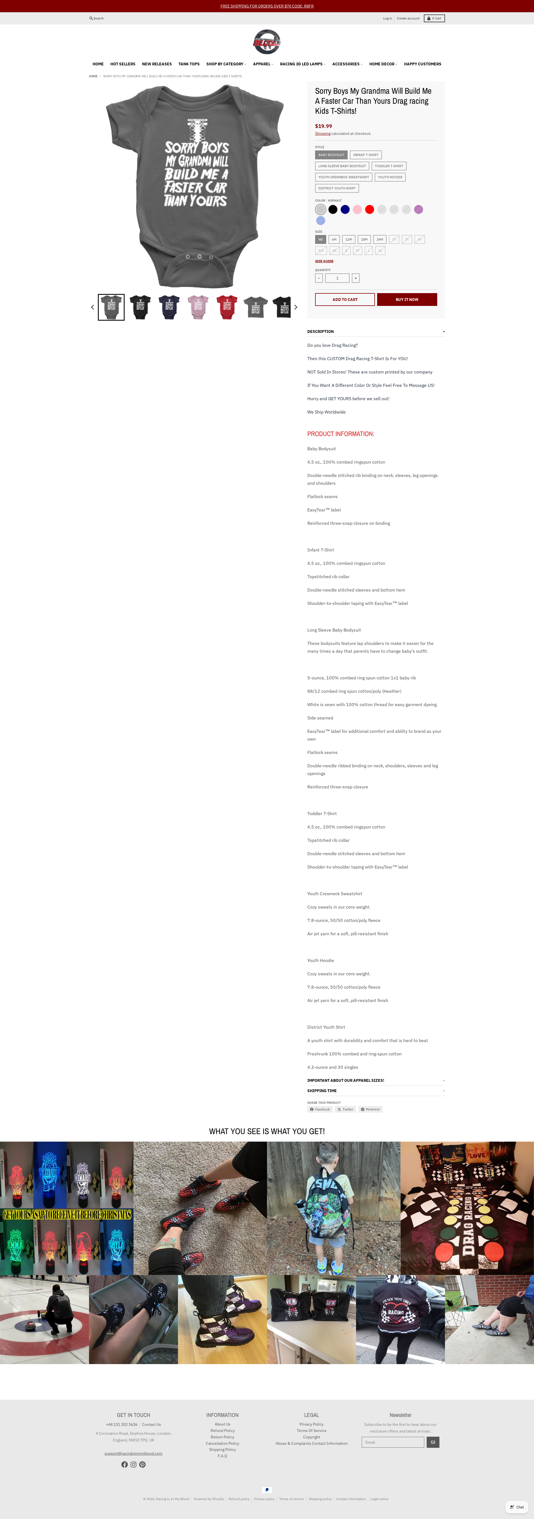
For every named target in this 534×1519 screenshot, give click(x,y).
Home (93, 76)
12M (348, 239)
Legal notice (379, 1499)
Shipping (322, 133)
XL (380, 250)
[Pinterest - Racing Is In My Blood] (142, 1464)
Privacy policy (264, 1499)
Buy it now (407, 299)
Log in (387, 18)
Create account (408, 18)
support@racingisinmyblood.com (133, 1453)
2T (394, 239)
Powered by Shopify (209, 1499)
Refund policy (239, 1499)
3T (407, 239)
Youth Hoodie (390, 177)
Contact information (351, 1499)
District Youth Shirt (337, 188)
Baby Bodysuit (331, 155)
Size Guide (324, 261)
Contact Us (151, 1424)
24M (380, 239)
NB (320, 239)
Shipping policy (320, 1499)
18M (364, 239)
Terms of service (291, 1499)
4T (420, 239)
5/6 (321, 250)
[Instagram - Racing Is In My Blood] (133, 1464)
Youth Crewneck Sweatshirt (343, 177)
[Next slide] (296, 307)
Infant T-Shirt (366, 155)
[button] (111, 307)
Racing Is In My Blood (172, 1499)
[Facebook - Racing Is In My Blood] (124, 1464)
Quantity (323, 270)
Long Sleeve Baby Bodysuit (342, 166)
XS (335, 250)
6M (334, 239)
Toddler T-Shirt (389, 166)
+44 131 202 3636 (121, 1424)
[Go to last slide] (93, 307)
